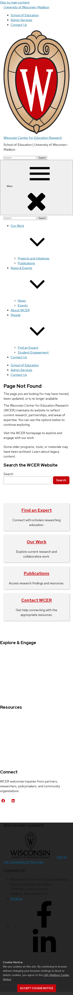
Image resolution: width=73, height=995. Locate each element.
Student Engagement (33, 352)
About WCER (20, 310)
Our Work (36, 541)
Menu (10, 186)
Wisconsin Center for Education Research (33, 138)
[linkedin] (44, 954)
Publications (26, 263)
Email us (16, 899)
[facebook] (44, 926)
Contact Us (19, 25)
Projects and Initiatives (33, 258)
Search (8, 474)
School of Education (25, 15)
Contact (9, 812)
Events (23, 305)
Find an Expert (28, 348)
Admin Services (21, 20)
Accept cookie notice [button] (36, 988)
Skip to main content (15, 2)
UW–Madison (26, 7)
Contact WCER (36, 600)
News (22, 301)
